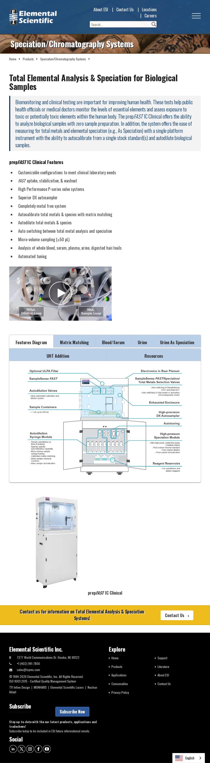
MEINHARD (40, 687)
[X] (21, 748)
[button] (196, 17)
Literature (163, 666)
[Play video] (60, 293)
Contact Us (125, 9)
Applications (119, 675)
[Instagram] (30, 748)
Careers (150, 16)
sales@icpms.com (28, 669)
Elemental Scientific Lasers (67, 687)
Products (28, 59)
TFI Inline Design (19, 687)
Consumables (119, 683)
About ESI (100, 9)
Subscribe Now (72, 712)
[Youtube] (47, 748)
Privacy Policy (120, 692)
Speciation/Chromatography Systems (63, 59)
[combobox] (188, 758)
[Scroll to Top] (198, 748)
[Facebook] (38, 748)
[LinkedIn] (13, 748)
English (189, 757)
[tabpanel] (105, 545)
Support (162, 658)
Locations (149, 9)
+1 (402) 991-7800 (28, 663)
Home (12, 59)
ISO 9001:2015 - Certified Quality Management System (42, 681)
